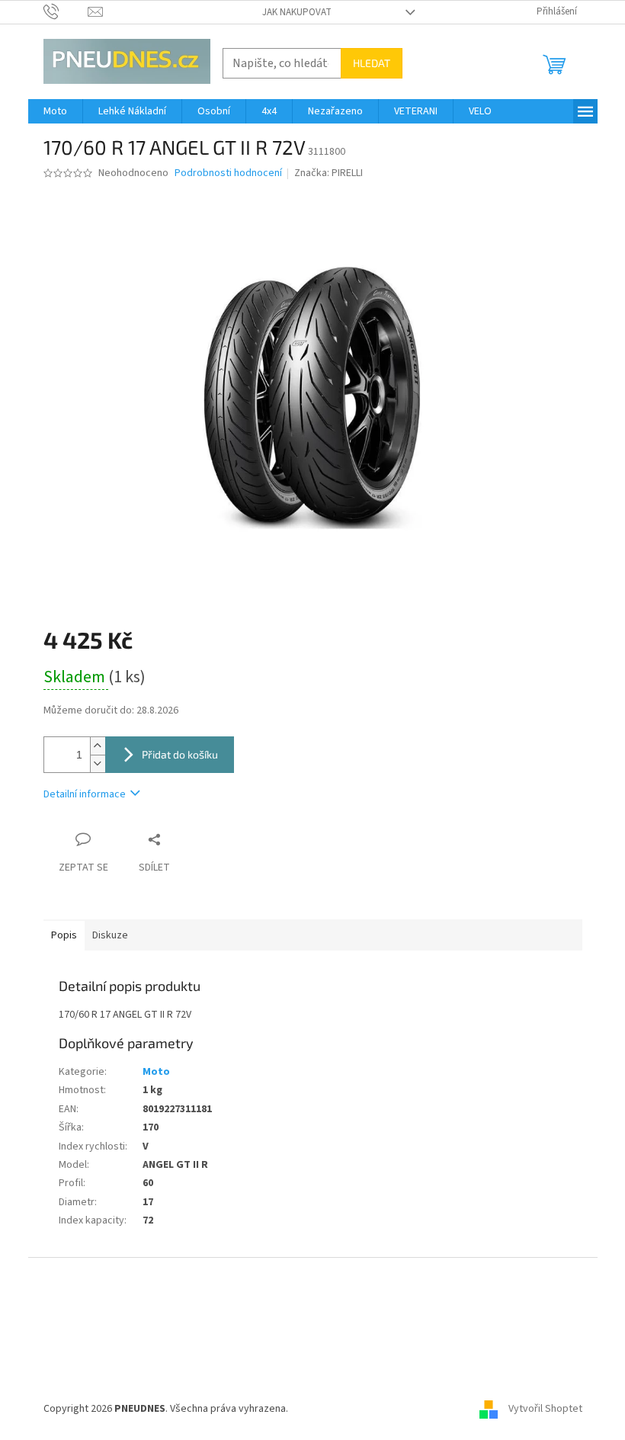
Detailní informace (84, 794)
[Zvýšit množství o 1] (97, 746)
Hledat (371, 62)
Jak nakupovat (297, 12)
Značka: (328, 173)
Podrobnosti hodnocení (228, 173)
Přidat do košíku (180, 754)
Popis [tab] (64, 935)
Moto (156, 1071)
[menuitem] (55, 111)
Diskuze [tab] (110, 935)
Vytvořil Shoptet (545, 1408)
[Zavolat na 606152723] (65, 11)
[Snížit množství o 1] (97, 763)
